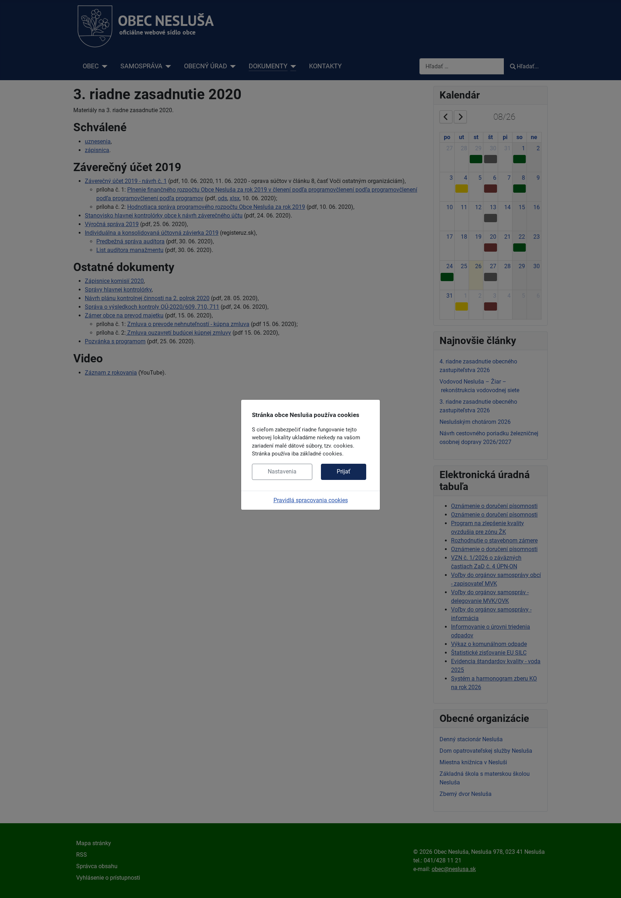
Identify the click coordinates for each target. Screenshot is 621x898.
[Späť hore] (608, 884)
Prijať (343, 471)
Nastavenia (282, 471)
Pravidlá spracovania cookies (310, 500)
